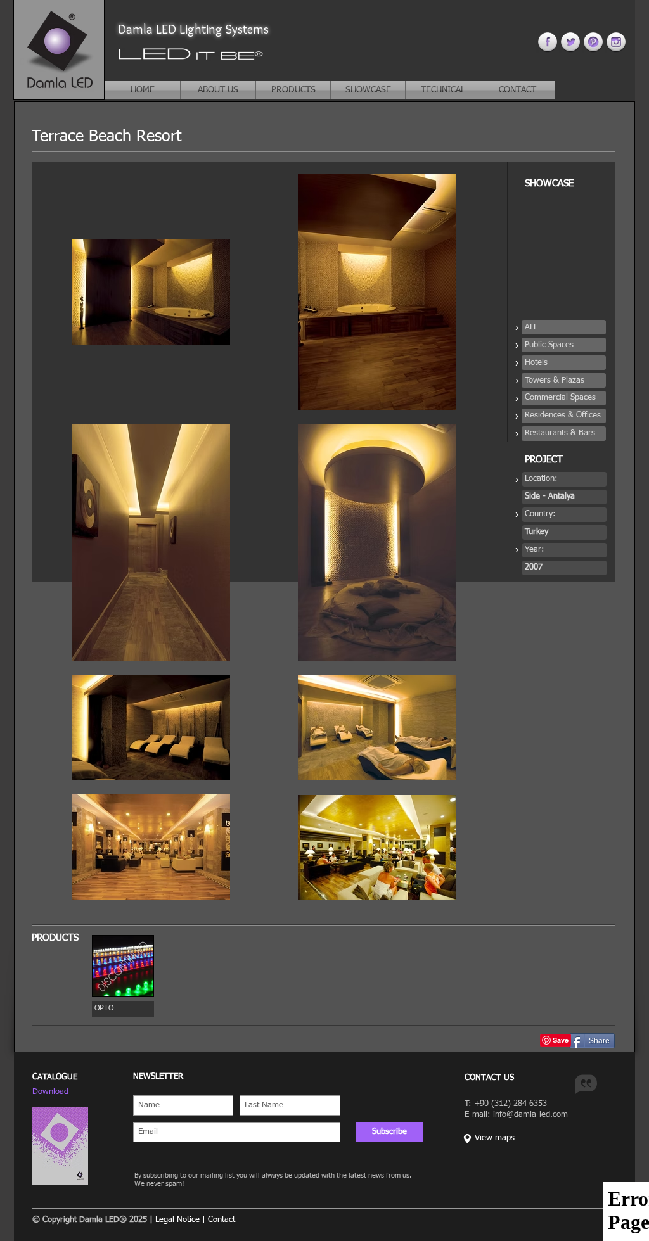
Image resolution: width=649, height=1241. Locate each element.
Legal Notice (177, 1220)
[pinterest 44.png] (593, 41)
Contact (221, 1220)
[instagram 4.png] (616, 41)
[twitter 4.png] (570, 41)
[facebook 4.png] (547, 41)
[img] (123, 974)
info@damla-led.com (530, 1115)
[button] (564, 327)
